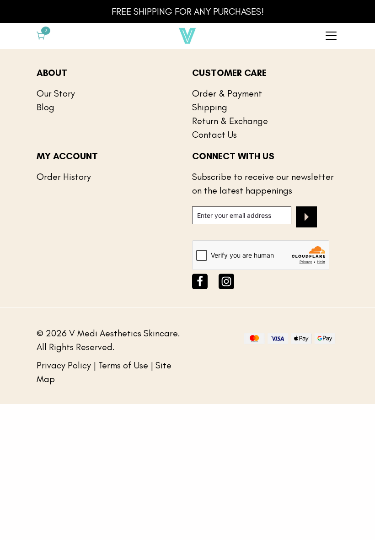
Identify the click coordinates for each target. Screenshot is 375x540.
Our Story (56, 93)
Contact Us (214, 134)
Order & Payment (227, 93)
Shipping (209, 107)
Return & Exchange (230, 120)
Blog (45, 107)
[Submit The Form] (306, 218)
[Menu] (331, 35)
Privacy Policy (64, 365)
